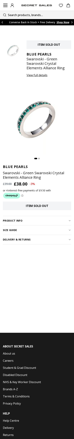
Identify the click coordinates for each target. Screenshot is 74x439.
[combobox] (37, 15)
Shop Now (63, 22)
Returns (8, 435)
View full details (37, 75)
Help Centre (11, 421)
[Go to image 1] (35, 158)
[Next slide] (72, 22)
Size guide (10, 230)
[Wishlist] (61, 5)
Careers (8, 361)
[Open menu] (5, 5)
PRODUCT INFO (12, 220)
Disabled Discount (15, 375)
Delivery (8, 428)
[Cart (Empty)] (68, 5)
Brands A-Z (10, 389)
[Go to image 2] (39, 158)
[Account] (12, 5)
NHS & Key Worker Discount (22, 382)
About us (9, 353)
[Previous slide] (2, 22)
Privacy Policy (12, 403)
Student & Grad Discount (19, 368)
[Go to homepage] (36, 5)
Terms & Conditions (16, 396)
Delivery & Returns (17, 239)
